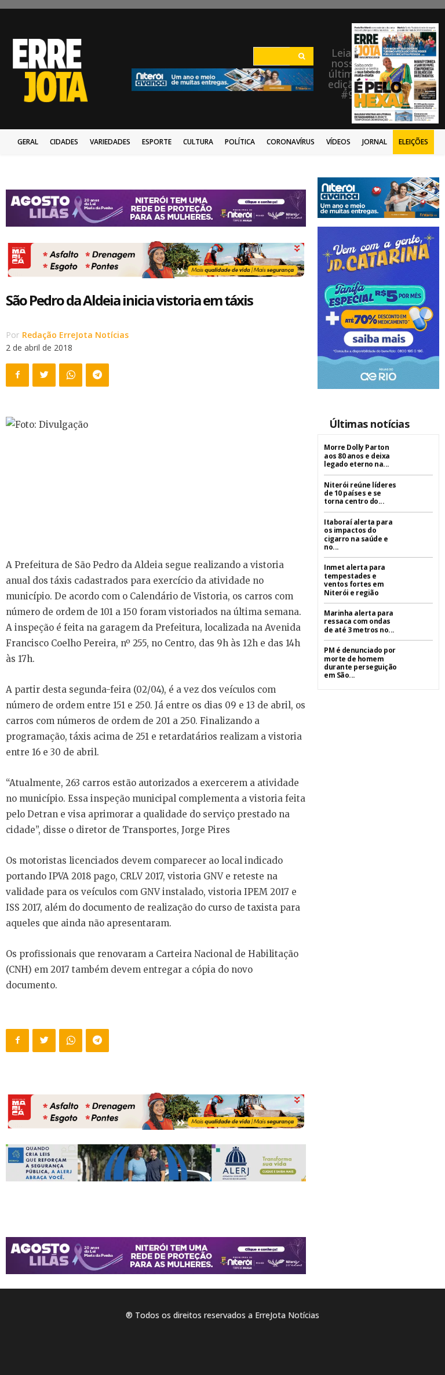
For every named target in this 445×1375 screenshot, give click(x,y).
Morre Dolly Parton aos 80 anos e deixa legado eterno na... (357, 455)
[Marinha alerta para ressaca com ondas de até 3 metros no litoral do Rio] (418, 623)
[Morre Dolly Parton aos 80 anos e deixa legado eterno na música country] (418, 457)
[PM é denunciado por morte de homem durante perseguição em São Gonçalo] (418, 660)
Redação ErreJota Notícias (75, 334)
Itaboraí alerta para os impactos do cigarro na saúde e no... (358, 534)
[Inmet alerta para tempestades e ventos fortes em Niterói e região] (418, 577)
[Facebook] (17, 375)
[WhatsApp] (70, 375)
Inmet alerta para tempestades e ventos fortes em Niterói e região (354, 579)
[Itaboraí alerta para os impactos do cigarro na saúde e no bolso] (418, 532)
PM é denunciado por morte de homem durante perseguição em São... (360, 662)
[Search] (301, 56)
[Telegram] (97, 375)
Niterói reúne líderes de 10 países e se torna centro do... (360, 493)
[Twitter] (44, 375)
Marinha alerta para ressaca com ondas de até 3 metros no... (359, 621)
